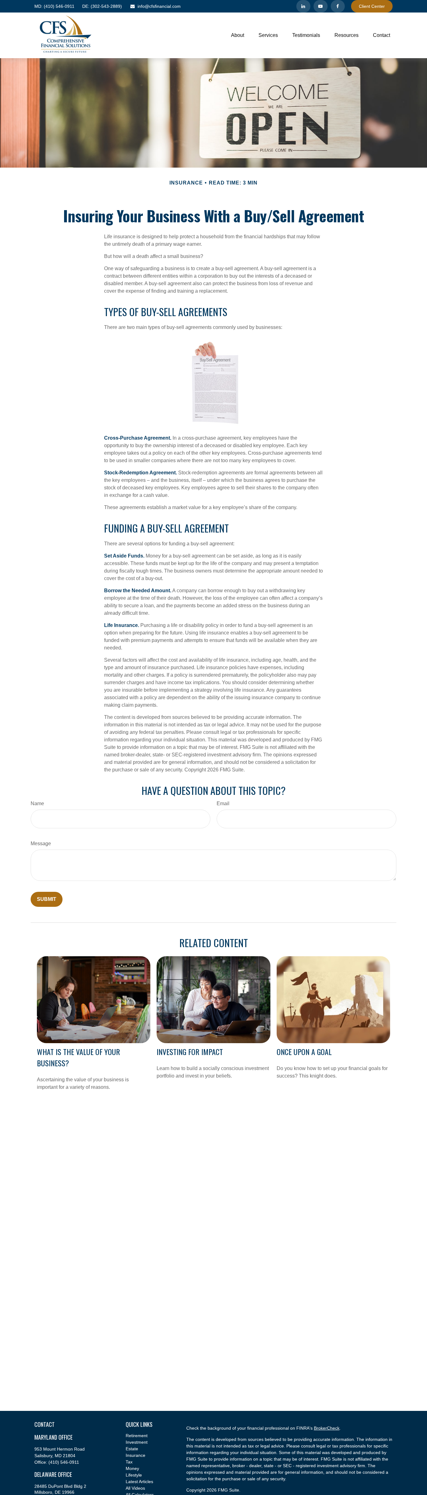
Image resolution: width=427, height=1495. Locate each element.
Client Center (372, 6)
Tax (129, 1461)
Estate (132, 1448)
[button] (238, 35)
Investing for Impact (190, 1051)
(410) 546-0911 (54, 6)
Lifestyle (134, 1474)
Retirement (137, 1435)
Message (41, 843)
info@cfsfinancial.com (159, 6)
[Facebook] (338, 6)
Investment (137, 1442)
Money (132, 1468)
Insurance (135, 1455)
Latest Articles (139, 1481)
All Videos (135, 1488)
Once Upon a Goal (304, 1051)
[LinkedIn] (303, 6)
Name (37, 803)
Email (223, 803)
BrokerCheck (326, 1428)
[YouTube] (321, 6)
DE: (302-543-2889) (102, 6)
